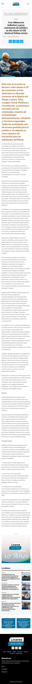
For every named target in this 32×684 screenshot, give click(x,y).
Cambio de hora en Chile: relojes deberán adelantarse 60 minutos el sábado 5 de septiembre (11, 596)
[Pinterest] (18, 41)
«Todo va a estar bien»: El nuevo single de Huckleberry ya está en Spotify (9, 624)
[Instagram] (16, 648)
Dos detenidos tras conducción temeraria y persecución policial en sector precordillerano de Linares (11, 577)
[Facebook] (10, 41)
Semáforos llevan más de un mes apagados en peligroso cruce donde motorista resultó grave (10, 587)
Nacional (4, 592)
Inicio (5, 13)
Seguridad (4, 583)
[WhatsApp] (21, 41)
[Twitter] (14, 41)
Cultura (10, 13)
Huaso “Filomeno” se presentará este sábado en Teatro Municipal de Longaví (23, 624)
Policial (3, 572)
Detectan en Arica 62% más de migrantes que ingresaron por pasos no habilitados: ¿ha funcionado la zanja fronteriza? (11, 606)
